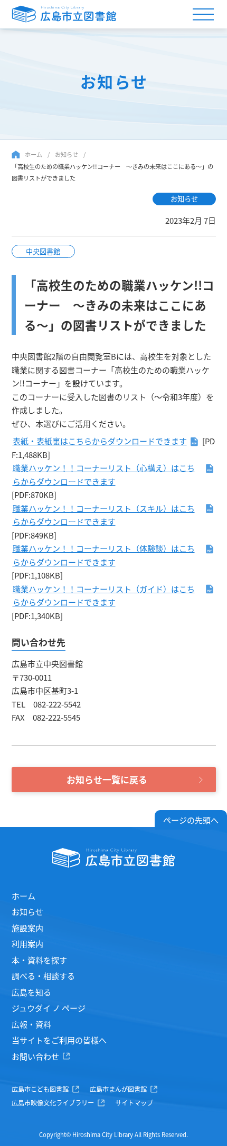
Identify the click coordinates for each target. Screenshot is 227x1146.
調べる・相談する (43, 975)
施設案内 (27, 927)
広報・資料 (31, 1024)
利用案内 (27, 943)
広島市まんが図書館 (118, 1089)
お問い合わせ (35, 1056)
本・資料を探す (39, 959)
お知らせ (66, 154)
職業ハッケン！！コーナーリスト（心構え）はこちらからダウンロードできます (104, 474)
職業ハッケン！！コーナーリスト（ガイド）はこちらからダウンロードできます (104, 595)
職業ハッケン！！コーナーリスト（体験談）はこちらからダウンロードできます (104, 555)
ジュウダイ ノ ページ (49, 1007)
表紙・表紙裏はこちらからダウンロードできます (100, 440)
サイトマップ (134, 1103)
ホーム (33, 154)
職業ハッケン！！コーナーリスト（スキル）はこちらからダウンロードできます (104, 515)
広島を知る (31, 992)
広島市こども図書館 (40, 1089)
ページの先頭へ (191, 819)
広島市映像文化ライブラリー (53, 1103)
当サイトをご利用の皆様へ (59, 1039)
